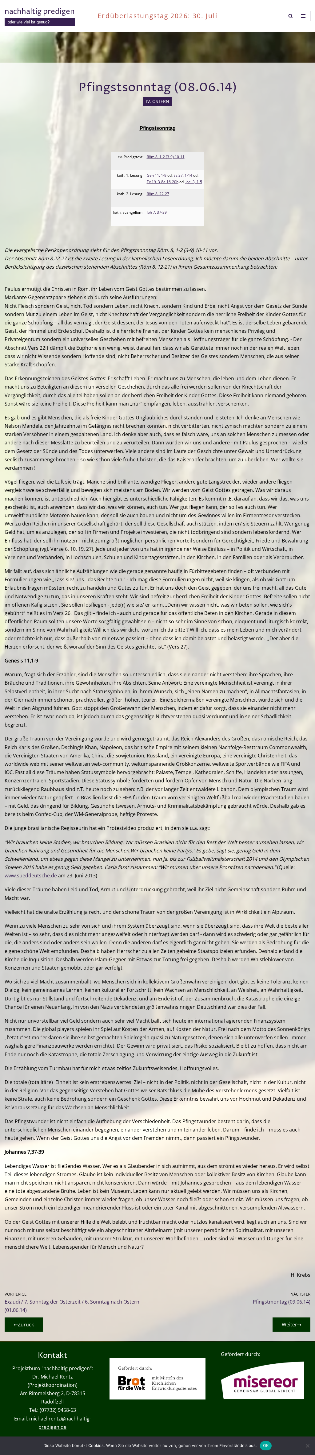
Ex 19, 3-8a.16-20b (162, 181)
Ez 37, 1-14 (182, 175)
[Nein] (307, 1446)
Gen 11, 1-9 (156, 175)
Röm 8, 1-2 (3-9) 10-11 (166, 156)
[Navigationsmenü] (303, 16)
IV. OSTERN (157, 101)
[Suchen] (290, 16)
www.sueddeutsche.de (31, 875)
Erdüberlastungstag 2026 (143, 15)
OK (266, 1445)
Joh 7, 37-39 (157, 212)
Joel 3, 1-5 (193, 181)
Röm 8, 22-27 (158, 193)
